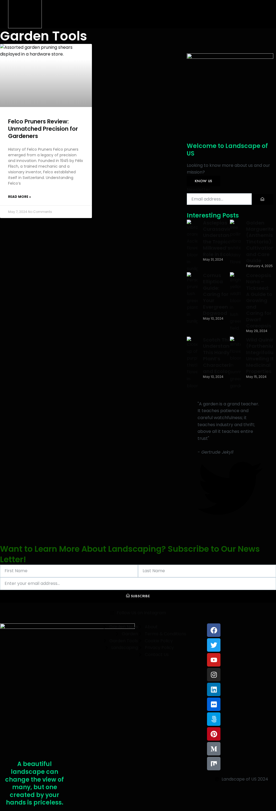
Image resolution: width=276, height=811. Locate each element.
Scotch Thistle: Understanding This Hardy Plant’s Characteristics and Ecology (222, 355)
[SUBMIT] (262, 199)
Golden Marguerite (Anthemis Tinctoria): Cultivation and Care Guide (260, 241)
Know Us (203, 181)
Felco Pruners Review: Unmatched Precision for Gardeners (43, 129)
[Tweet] (230, 519)
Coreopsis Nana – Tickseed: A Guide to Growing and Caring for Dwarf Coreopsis (259, 300)
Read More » (19, 196)
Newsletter (198, 190)
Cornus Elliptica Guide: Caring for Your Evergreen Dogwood (215, 294)
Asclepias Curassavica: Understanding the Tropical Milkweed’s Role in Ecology (222, 238)
